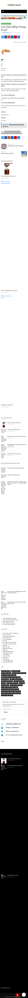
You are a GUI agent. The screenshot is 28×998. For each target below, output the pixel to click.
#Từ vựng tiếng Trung (16, 133)
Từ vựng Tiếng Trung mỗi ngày (10, 689)
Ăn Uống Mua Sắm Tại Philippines (10, 633)
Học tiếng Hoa (16, 671)
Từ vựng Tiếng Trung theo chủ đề (11, 691)
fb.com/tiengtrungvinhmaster (15, 735)
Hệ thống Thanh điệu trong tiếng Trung (16, 436)
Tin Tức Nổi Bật (6, 656)
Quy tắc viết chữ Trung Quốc (14, 453)
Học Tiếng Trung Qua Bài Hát (10, 642)
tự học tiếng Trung (7, 695)
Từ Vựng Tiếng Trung (8, 660)
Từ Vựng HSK (6, 659)
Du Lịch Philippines (7, 639)
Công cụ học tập (7, 634)
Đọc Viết (5, 640)
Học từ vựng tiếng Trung (9, 675)
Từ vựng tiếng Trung (16, 685)
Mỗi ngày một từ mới (6, 23)
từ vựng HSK (5, 685)
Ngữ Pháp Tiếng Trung (8, 651)
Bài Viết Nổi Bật (6, 671)
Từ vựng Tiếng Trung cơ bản (9, 687)
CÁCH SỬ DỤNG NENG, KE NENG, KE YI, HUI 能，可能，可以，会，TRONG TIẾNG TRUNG (17, 483)
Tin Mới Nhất (6, 654)
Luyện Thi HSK (6, 647)
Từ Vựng (22, 683)
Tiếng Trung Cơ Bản (7, 653)
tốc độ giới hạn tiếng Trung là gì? (16, 145)
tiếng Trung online (7, 681)
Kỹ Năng (5, 645)
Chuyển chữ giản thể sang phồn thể (15, 468)
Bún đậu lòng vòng (5, 987)
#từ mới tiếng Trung (5, 133)
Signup (6, 712)
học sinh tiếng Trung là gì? (9, 624)
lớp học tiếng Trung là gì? (9, 622)
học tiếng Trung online (19, 673)
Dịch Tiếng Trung (7, 637)
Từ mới (3, 683)
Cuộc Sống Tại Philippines (9, 636)
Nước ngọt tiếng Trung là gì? (8, 176)
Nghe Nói (5, 650)
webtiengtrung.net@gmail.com (13, 723)
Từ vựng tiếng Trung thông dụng (11, 693)
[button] (3, 11)
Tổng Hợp (5, 657)
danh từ (3, 70)
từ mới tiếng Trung (12, 683)
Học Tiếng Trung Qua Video (9, 643)
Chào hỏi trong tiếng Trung (13, 429)
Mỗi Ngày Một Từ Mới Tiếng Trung (11, 677)
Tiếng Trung (5, 679)
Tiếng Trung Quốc (19, 681)
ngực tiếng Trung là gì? (7, 404)
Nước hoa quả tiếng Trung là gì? (9, 290)
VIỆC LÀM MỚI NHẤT (8, 662)
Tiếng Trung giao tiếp (16, 679)
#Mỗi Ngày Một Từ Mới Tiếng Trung (12, 131)
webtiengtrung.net (14, 731)
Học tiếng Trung (6, 673)
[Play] (2, 59)
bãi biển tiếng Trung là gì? (7, 153)
